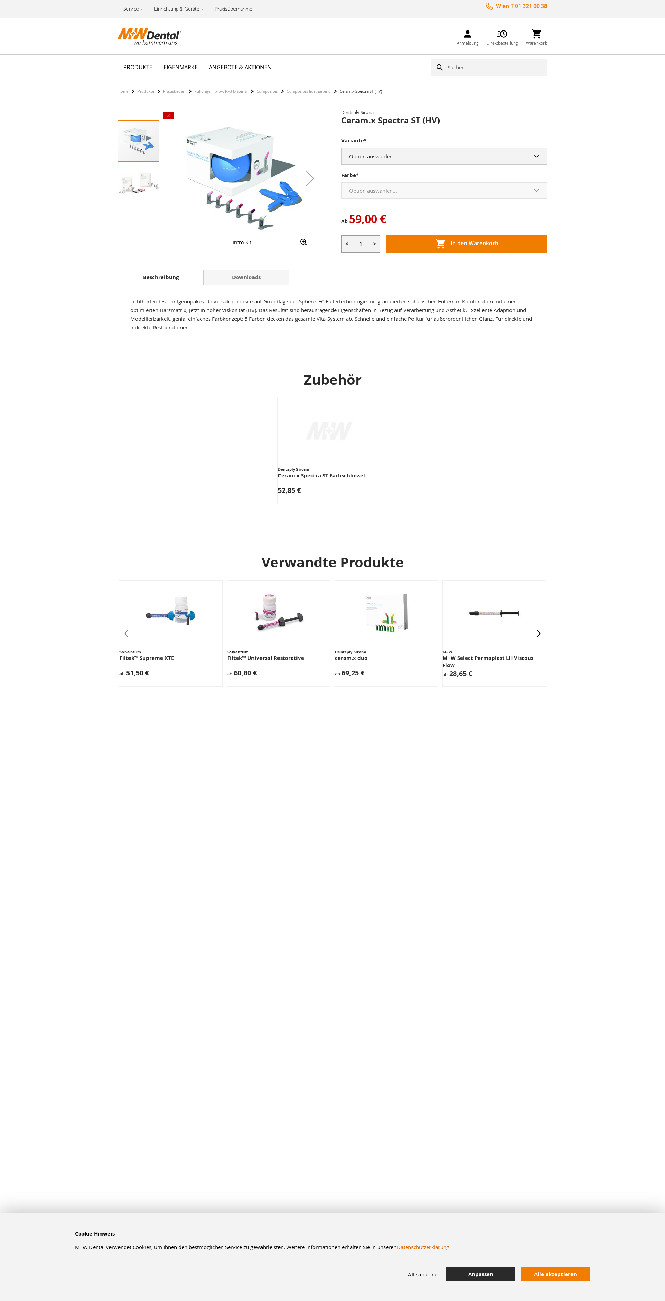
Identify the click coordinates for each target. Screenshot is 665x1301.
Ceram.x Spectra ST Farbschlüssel (321, 475)
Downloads (246, 277)
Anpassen (480, 1274)
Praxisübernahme (233, 9)
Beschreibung (161, 277)
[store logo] (152, 36)
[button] (310, 178)
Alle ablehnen (424, 1274)
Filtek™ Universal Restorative (265, 658)
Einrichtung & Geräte (177, 9)
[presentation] (538, 633)
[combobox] (497, 67)
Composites (267, 91)
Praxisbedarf (174, 91)
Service (131, 9)
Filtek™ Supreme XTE (146, 658)
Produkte (146, 91)
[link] (467, 36)
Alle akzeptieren (555, 1274)
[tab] (161, 277)
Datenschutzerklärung (423, 1247)
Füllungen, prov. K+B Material (221, 91)
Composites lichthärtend (309, 91)
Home (123, 91)
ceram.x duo (351, 658)
